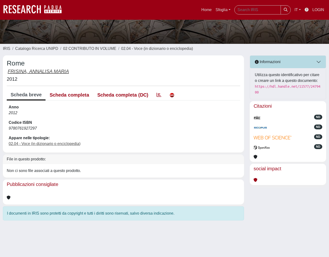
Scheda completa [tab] (69, 95)
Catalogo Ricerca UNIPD (36, 48)
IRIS (6, 48)
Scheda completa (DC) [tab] (122, 95)
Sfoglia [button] (222, 10)
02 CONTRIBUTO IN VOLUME (89, 48)
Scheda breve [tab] (26, 94)
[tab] (158, 95)
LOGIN (318, 10)
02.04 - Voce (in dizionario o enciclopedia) (157, 48)
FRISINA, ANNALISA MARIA (38, 71)
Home (206, 10)
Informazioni (270, 62)
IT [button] (296, 10)
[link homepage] (35, 10)
